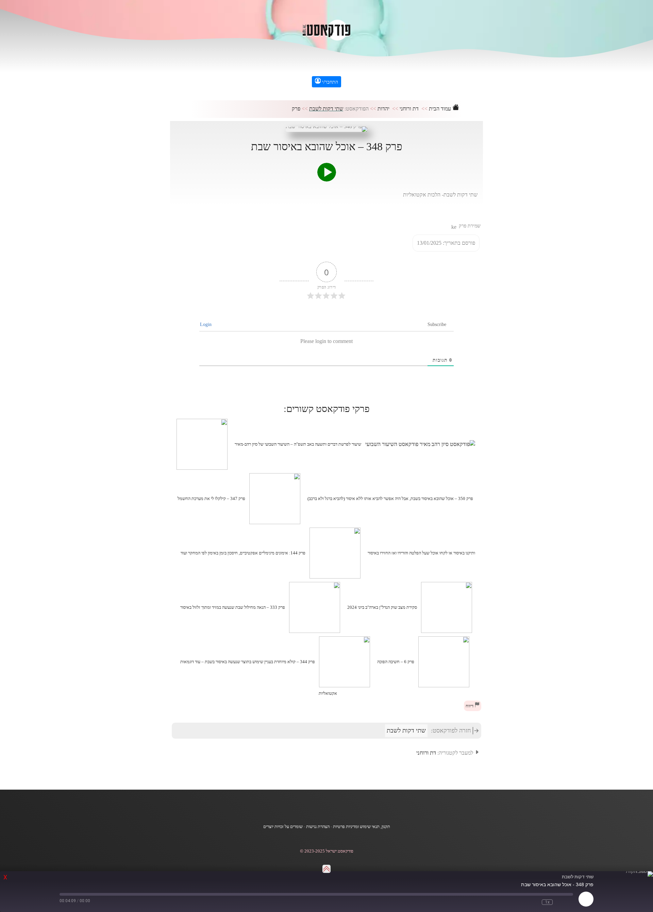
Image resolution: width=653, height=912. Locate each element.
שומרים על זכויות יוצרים (283, 826)
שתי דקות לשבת (326, 108)
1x (547, 902)
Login (206, 324)
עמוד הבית (440, 108)
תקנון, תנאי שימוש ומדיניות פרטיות (361, 826)
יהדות (383, 108)
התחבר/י (329, 82)
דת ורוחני (409, 108)
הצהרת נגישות (318, 826)
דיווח (470, 706)
